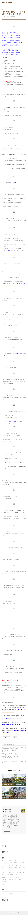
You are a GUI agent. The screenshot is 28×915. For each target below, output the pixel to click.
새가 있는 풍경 (18, 879)
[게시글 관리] (9, 738)
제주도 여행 (5, 865)
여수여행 (4, 882)
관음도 (15, 867)
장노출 (22, 865)
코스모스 (12, 877)
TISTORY (14, 913)
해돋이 (15, 863)
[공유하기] (7, 738)
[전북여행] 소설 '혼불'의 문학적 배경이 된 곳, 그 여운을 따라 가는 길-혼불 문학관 (10, 754)
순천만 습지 (5, 877)
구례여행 (11, 874)
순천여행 (16, 860)
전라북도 (4, 744)
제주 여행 (4, 874)
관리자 (19, 913)
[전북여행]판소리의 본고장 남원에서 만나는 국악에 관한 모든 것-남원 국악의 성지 (10, 747)
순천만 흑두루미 (12, 870)
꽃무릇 (17, 877)
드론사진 (12, 865)
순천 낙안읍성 (21, 872)
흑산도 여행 (12, 872)
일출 (11, 867)
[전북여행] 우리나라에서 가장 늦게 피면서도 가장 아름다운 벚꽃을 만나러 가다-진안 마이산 (10, 758)
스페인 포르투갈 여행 (7, 863)
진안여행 (22, 863)
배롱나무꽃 (11, 882)
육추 (17, 865)
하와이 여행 (5, 860)
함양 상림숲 (5, 872)
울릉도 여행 (22, 867)
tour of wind (7, 2)
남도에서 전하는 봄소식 (7, 879)
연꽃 (11, 860)
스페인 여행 (5, 867)
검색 (24, 893)
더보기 (3, 884)
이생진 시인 (18, 874)
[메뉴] (26, 2)
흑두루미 (4, 870)
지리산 (19, 870)
